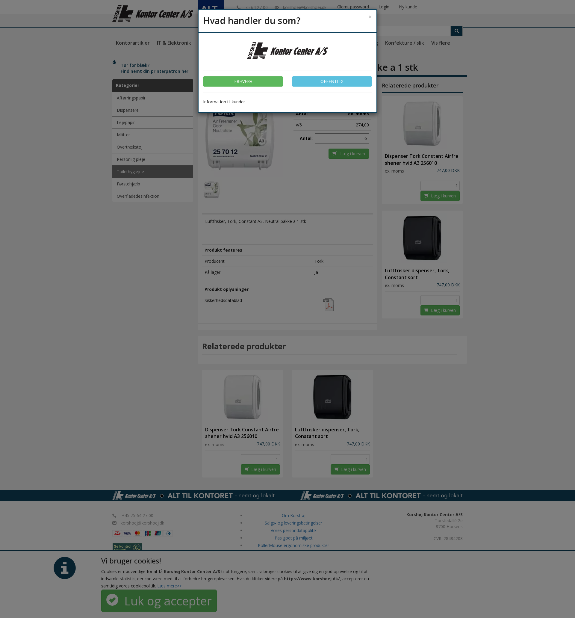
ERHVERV (243, 81)
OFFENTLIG (332, 81)
